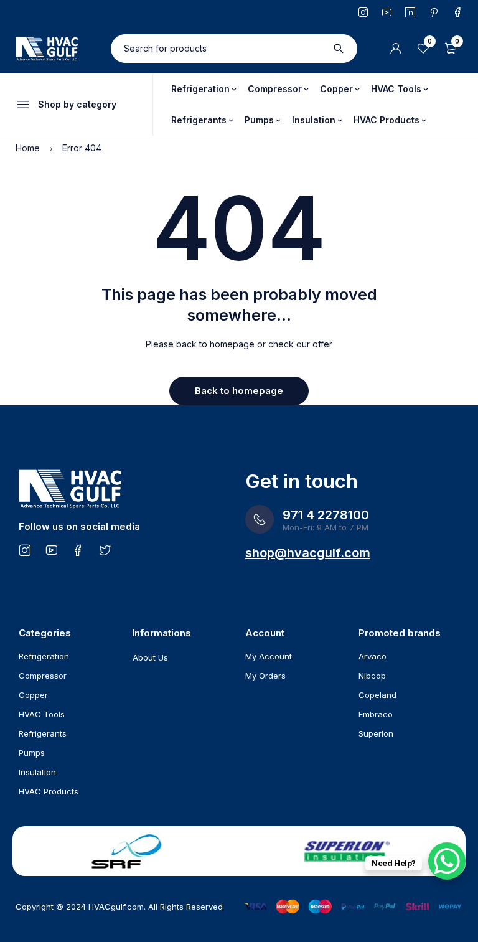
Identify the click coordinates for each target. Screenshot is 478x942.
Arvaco (372, 656)
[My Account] (396, 48)
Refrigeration (44, 656)
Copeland (377, 695)
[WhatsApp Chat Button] (447, 861)
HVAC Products (48, 791)
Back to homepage (239, 391)
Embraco (375, 714)
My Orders (265, 676)
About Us (150, 657)
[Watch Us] (51, 550)
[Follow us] (105, 550)
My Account (268, 656)
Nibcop (372, 676)
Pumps (32, 753)
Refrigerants (43, 733)
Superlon (375, 733)
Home (28, 148)
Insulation (37, 772)
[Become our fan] (78, 550)
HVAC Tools (42, 714)
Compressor (43, 676)
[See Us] (24, 550)
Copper (33, 695)
